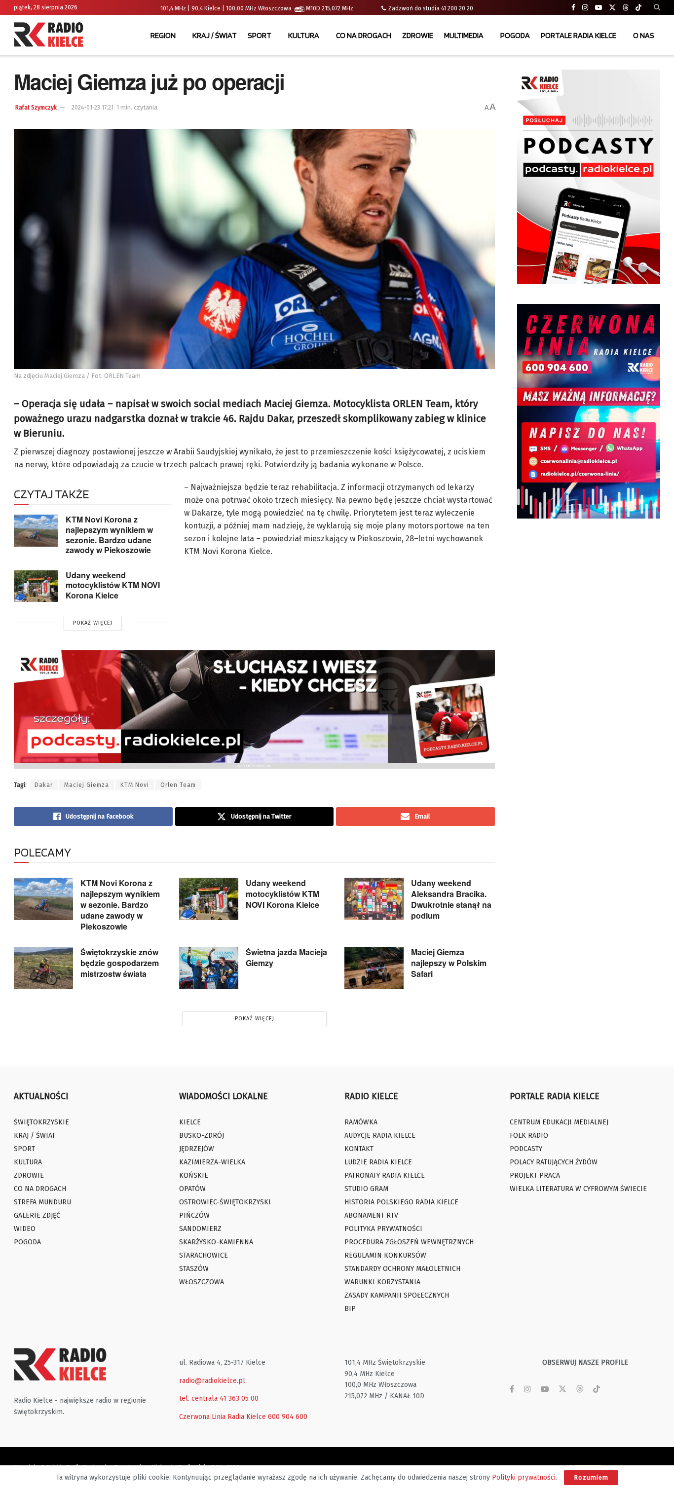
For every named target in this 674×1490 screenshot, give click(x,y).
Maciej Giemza (86, 785)
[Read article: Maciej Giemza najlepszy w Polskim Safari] (374, 968)
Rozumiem (591, 1477)
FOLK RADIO (529, 1135)
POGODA (515, 35)
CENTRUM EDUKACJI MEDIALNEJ (559, 1122)
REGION (163, 35)
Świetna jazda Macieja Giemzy (286, 957)
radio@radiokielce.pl (212, 1381)
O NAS (643, 35)
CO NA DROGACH (363, 35)
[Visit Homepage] (51, 35)
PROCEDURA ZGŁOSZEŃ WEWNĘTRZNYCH (409, 1242)
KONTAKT (359, 1149)
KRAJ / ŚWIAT (214, 35)
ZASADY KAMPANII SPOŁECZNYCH (396, 1295)
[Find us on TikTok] (638, 7)
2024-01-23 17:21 (92, 107)
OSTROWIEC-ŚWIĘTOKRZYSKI (225, 1202)
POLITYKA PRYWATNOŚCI (383, 1229)
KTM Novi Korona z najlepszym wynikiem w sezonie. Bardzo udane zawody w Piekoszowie (109, 535)
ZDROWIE (417, 35)
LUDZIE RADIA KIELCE (378, 1162)
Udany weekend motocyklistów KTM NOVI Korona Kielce (113, 585)
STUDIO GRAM (366, 1189)
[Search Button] (657, 7)
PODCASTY (526, 1149)
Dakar (44, 785)
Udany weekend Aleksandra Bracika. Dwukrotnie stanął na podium (451, 899)
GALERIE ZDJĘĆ (37, 1215)
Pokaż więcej (92, 623)
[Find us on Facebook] (573, 7)
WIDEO (25, 1229)
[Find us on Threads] (626, 7)
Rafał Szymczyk (36, 107)
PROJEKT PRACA (535, 1175)
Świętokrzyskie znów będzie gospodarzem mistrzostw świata (119, 962)
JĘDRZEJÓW (196, 1149)
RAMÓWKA (360, 1122)
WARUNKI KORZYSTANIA (382, 1282)
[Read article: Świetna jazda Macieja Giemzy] (208, 968)
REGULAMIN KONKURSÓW (385, 1255)
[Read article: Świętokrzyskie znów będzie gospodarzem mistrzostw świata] (43, 968)
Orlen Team (178, 785)
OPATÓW (192, 1189)
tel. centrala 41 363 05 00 (219, 1398)
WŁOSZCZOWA (201, 1282)
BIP (350, 1308)
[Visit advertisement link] (588, 177)
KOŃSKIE (193, 1175)
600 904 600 (287, 1417)
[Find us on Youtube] (598, 7)
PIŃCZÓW (194, 1215)
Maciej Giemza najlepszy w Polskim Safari (449, 962)
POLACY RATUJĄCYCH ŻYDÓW (554, 1162)
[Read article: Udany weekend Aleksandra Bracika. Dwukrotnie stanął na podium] (374, 899)
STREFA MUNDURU (42, 1202)
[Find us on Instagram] (585, 7)
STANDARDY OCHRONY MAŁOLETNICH (402, 1269)
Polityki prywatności (524, 1477)
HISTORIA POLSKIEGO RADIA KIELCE (401, 1202)
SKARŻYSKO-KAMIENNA (216, 1242)
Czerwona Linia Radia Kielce (222, 1417)
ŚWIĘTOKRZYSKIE (41, 1122)
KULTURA (303, 35)
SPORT (259, 35)
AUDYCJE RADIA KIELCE (379, 1135)
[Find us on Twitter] (612, 7)
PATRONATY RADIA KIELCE (384, 1175)
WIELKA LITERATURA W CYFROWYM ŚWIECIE (578, 1189)
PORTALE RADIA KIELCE (578, 35)
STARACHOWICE (203, 1255)
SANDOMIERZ (200, 1229)
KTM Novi (134, 785)
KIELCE (190, 1122)
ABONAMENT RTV (371, 1215)
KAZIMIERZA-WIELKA (212, 1162)
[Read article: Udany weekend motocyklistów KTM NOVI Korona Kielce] (36, 586)
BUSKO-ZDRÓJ (201, 1135)
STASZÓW (194, 1269)
